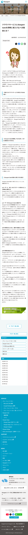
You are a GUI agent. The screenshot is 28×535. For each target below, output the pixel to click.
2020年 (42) (5, 375)
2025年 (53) (5, 363)
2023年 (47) (5, 368)
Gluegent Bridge (6, 429)
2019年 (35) (5, 377)
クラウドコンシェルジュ (9, 437)
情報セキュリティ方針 (18, 526)
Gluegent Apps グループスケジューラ (12, 424)
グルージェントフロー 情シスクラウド (13, 410)
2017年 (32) (5, 381)
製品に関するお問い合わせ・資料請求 (13, 488)
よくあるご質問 (6, 460)
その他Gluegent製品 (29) (8, 346)
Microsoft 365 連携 (8, 403)
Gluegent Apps (6, 420)
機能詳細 (6, 415)
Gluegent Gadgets (8, 427)
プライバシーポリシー (6, 526)
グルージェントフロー (8, 401)
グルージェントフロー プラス (11, 408)
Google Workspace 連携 (9, 406)
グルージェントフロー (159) (9, 341)
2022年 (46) (5, 370)
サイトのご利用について (6, 529)
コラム (5, 417)
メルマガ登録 (13, 517)
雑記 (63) (5, 354)
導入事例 (5, 451)
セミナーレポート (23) (8, 349)
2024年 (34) (5, 366)
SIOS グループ (19, 529)
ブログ (6, 15)
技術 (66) (5, 351)
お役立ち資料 (6, 470)
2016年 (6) (4, 383)
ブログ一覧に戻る (14, 326)
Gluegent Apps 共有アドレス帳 (11, 422)
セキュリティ (6, 465)
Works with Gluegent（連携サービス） (12, 431)
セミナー (5, 456)
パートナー (5, 444)
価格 (4, 458)
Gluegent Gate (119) (7, 343)
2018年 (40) (5, 379)
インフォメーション (7, 453)
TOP (2, 15)
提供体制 (5, 442)
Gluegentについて (7, 463)
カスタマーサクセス (8, 439)
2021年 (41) (5, 372)
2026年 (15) (5, 361)
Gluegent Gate (6, 413)
